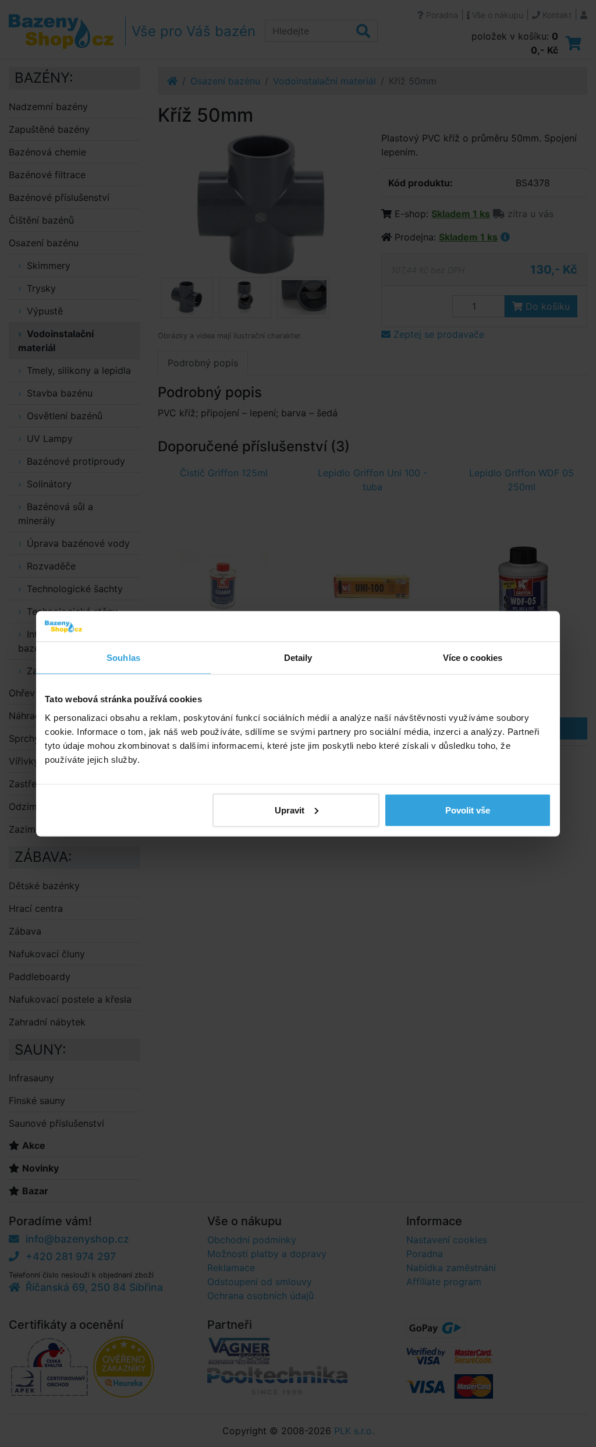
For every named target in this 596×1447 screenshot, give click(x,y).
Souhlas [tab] (123, 658)
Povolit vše (467, 810)
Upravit (289, 810)
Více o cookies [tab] (472, 658)
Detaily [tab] (298, 658)
